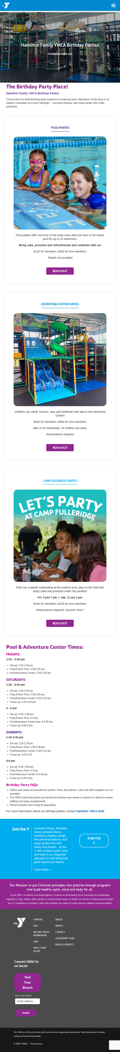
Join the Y (94, 840)
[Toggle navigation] (113, 5)
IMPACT (59, 925)
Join (35, 941)
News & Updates (64, 944)
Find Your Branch (27, 982)
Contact (60, 932)
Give (35, 925)
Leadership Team (64, 938)
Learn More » (42, 869)
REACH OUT (60, 271)
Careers (37, 919)
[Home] (6, 5)
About (59, 919)
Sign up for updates (23, 996)
